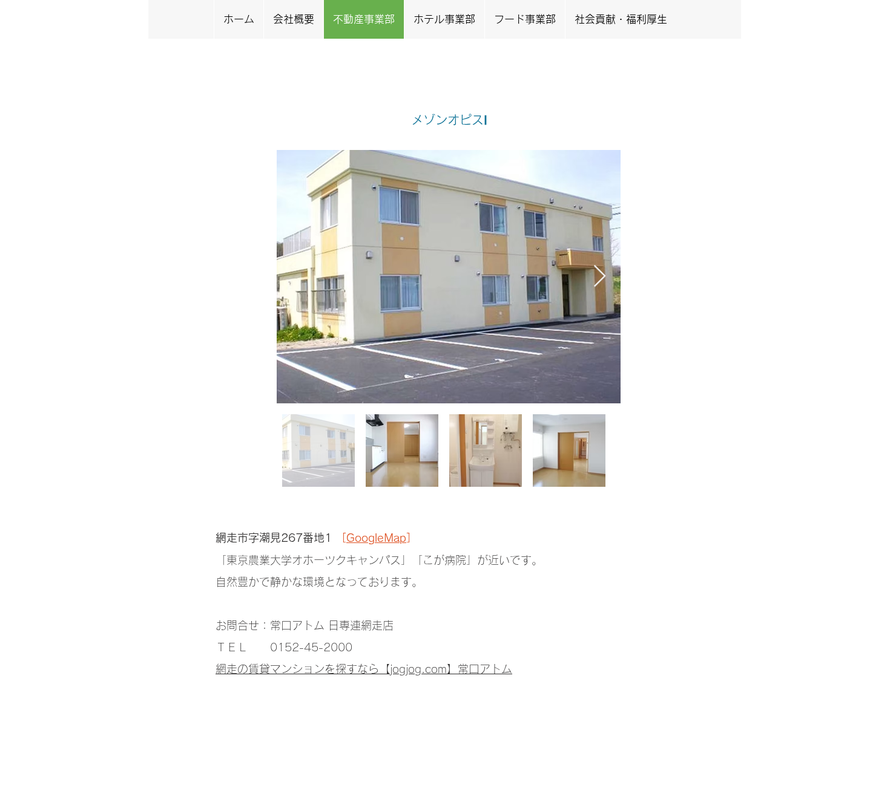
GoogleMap (376, 537)
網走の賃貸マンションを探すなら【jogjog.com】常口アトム (364, 668)
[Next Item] (600, 276)
